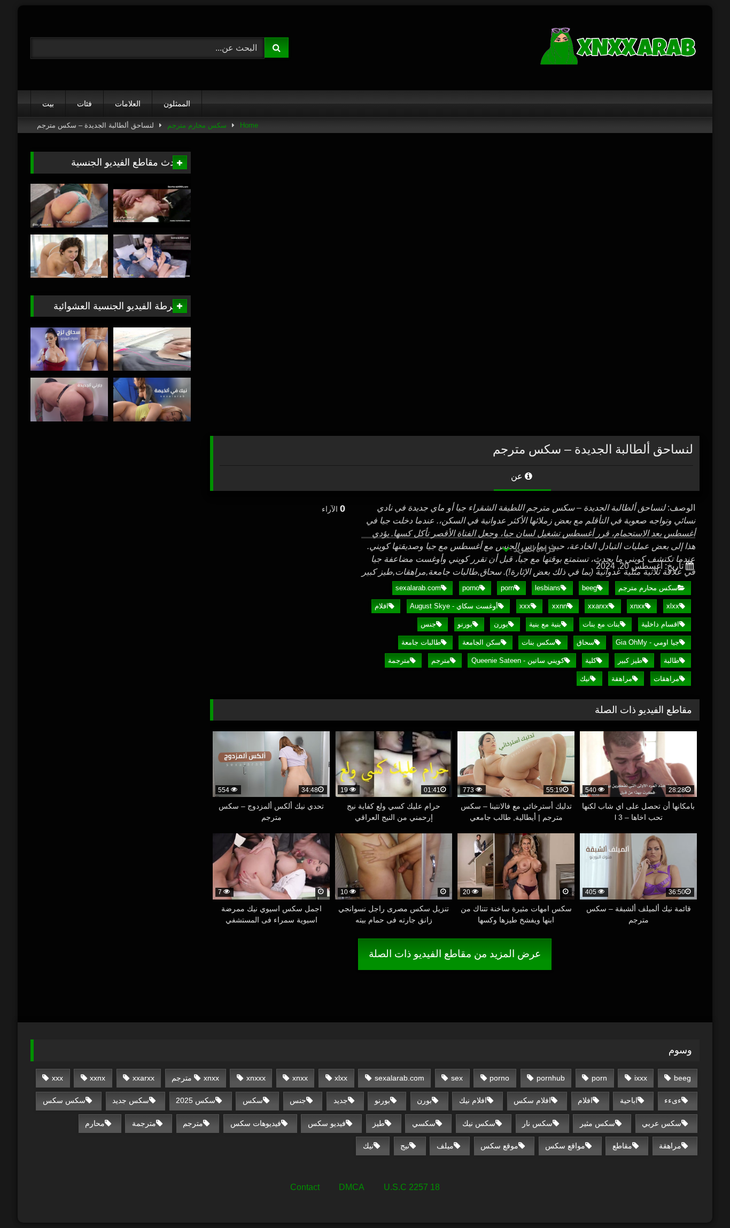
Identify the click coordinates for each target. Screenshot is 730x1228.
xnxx (637, 606)
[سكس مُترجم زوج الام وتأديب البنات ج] (69, 206)
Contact (305, 1187)
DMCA (351, 1187)
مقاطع (622, 1145)
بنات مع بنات (601, 624)
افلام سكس (532, 1100)
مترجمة (399, 660)
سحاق (585, 642)
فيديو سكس (327, 1123)
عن (518, 476)
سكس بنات (538, 642)
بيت (48, 103)
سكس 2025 (195, 1100)
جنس (428, 624)
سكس (253, 1100)
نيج (404, 1145)
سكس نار (537, 1123)
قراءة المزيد (533, 548)
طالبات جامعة (421, 642)
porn (507, 588)
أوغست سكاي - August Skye (454, 606)
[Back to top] (697, 1196)
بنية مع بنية (545, 624)
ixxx (640, 1078)
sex (457, 1078)
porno (470, 588)
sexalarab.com (418, 588)
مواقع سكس (565, 1145)
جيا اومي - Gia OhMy (647, 642)
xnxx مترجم (195, 1078)
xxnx (97, 1078)
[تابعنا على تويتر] (69, 256)
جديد (340, 1100)
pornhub (551, 1078)
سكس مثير (597, 1123)
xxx (525, 606)
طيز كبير (630, 660)
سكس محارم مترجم (197, 125)
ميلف (445, 1145)
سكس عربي (661, 1123)
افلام (382, 606)
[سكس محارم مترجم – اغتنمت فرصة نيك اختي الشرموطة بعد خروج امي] (152, 206)
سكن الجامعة (481, 642)
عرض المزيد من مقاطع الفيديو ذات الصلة (455, 953)
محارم (95, 1123)
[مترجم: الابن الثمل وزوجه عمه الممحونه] (152, 256)
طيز (378, 1123)
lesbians (548, 588)
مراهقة (621, 679)
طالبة (671, 660)
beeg (589, 588)
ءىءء (672, 1100)
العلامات (128, 103)
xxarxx (598, 606)
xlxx (672, 606)
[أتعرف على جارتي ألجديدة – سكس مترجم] (69, 399)
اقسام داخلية (660, 624)
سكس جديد (130, 1100)
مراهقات (666, 679)
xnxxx (256, 1078)
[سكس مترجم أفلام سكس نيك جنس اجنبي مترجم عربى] (619, 48)
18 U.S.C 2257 (412, 1187)
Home (249, 125)
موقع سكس (499, 1145)
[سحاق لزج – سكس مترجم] (69, 349)
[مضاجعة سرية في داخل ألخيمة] (152, 399)
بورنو (464, 624)
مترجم (440, 660)
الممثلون (177, 103)
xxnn (559, 606)
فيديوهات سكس (255, 1123)
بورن (501, 624)
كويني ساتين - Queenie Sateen (517, 660)
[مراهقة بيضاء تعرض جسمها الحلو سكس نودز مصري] (152, 349)
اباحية (629, 1100)
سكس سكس (64, 1100)
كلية (590, 660)
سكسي (424, 1123)
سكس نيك (478, 1123)
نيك (585, 679)
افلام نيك (473, 1100)
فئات (84, 103)
